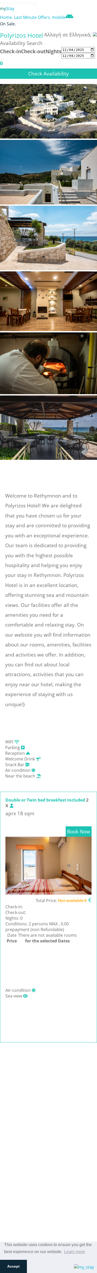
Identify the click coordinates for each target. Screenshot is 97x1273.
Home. (6, 17)
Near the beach (20, 776)
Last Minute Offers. (32, 17)
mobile (58, 17)
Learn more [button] (74, 1251)
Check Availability (48, 73)
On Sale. (8, 24)
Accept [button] (13, 1266)
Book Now (78, 831)
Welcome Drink (20, 759)
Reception (15, 753)
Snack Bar (15, 764)
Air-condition (18, 770)
